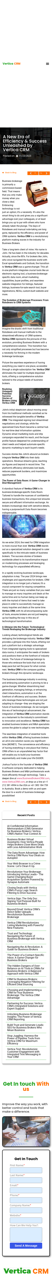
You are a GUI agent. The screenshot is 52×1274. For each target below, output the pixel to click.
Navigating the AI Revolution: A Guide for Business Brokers (25, 948)
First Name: (17, 1165)
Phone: (14, 1195)
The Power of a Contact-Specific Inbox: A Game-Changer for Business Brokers (25, 957)
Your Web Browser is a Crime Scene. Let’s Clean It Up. (23, 865)
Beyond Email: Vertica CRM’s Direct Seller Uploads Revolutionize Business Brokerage (23, 913)
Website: (15, 1215)
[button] (47, 63)
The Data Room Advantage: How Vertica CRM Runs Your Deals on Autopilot (26, 855)
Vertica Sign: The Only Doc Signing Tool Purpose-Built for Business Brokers (24, 901)
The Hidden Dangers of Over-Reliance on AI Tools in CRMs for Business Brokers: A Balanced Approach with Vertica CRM (25, 969)
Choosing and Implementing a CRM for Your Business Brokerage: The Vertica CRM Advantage (24, 993)
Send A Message (26, 1245)
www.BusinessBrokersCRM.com (33, 778)
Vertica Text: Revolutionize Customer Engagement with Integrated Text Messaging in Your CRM (24, 1053)
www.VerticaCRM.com (13, 781)
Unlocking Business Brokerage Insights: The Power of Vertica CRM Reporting (24, 1017)
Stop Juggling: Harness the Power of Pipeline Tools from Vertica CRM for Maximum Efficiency (23, 1039)
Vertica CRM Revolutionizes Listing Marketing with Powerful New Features (25, 925)
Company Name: (20, 1205)
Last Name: (17, 1175)
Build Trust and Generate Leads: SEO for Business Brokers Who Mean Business (25, 1027)
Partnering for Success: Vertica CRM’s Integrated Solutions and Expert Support (25, 1006)
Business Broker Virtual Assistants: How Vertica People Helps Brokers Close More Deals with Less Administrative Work (25, 843)
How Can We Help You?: (24, 1225)
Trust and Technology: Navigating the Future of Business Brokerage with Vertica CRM (25, 937)
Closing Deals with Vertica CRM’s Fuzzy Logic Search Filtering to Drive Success (22, 890)
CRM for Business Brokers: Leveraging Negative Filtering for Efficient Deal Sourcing (26, 982)
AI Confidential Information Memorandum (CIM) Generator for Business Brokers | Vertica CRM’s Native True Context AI (25, 829)
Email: (14, 1185)
